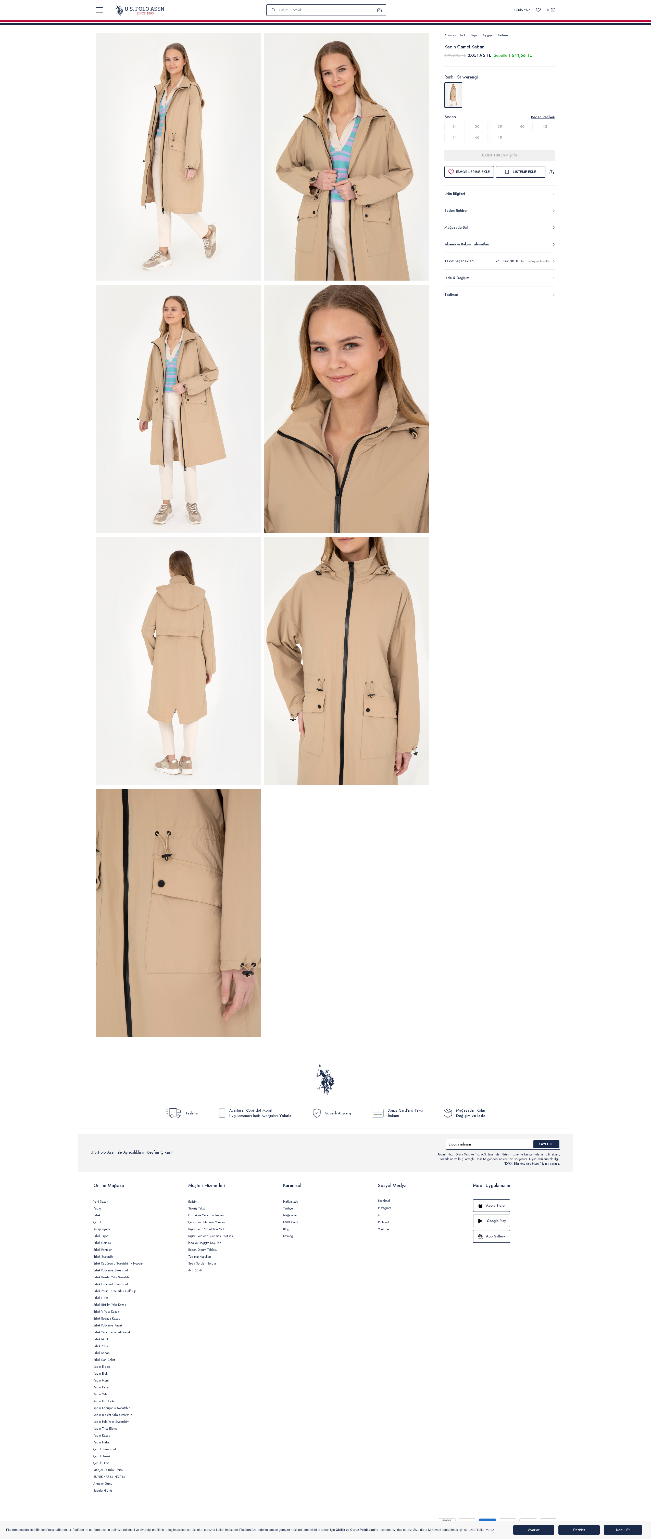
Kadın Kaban (101, 1387)
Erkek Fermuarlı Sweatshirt (110, 1284)
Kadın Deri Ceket (104, 1401)
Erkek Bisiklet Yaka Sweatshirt (112, 1277)
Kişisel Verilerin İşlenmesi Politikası (210, 1236)
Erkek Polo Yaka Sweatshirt (110, 1270)
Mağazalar (290, 1215)
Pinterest (383, 1222)
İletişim (192, 1201)
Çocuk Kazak (101, 1456)
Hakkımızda (290, 1201)
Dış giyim (488, 35)
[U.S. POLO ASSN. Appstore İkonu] (515, 1205)
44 (454, 137)
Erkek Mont (100, 1339)
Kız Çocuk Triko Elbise (108, 1470)
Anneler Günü (102, 1483)
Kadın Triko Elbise (105, 1428)
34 (454, 126)
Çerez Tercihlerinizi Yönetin (206, 1222)
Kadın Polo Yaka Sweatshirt (111, 1421)
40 (522, 126)
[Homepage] (140, 10)
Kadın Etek (100, 1373)
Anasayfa (450, 35)
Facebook (384, 1200)
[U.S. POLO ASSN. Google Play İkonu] (515, 1221)
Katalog (288, 1236)
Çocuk (97, 1222)
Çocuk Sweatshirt (104, 1449)
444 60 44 (195, 1270)
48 (499, 137)
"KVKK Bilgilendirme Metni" (522, 1163)
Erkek (96, 1215)
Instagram (384, 1207)
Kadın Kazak (101, 1435)
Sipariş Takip (196, 1208)
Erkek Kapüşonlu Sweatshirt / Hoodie (118, 1263)
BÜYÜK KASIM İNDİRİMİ (109, 1477)
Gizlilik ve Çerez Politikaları (206, 1215)
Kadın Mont (101, 1380)
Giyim (474, 35)
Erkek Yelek (100, 1346)
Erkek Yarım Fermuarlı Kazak (111, 1332)
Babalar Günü (102, 1490)
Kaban (503, 35)
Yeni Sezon (100, 1201)
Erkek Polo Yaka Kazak (107, 1325)
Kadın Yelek (101, 1394)
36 (477, 126)
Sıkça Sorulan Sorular (202, 1263)
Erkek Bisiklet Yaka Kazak (109, 1305)
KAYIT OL (547, 1144)
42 (545, 126)
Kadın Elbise (101, 1366)
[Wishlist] (538, 10)
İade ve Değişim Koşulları (204, 1243)
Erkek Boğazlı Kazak (106, 1318)
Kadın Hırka (101, 1442)
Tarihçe (288, 1208)
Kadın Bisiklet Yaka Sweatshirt (112, 1415)
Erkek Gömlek (102, 1243)
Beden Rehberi (543, 117)
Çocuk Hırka (101, 1463)
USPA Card (290, 1222)
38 (499, 126)
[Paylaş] (551, 172)
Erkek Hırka (100, 1298)
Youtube (383, 1229)
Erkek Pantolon (102, 1249)
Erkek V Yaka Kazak (106, 1311)
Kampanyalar (101, 1229)
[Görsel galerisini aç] (178, 157)
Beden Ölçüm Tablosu (202, 1249)
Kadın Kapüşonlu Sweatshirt (111, 1408)
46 (477, 137)
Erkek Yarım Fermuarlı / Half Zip (114, 1291)
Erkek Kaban (101, 1353)
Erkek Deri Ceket (104, 1360)
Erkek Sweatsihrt (104, 1256)
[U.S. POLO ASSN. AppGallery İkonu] (515, 1236)
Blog (286, 1229)
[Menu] (99, 10)
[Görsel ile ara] (379, 10)
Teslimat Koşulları (199, 1256)
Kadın (463, 35)
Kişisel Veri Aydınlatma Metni (207, 1229)
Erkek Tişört (100, 1236)
